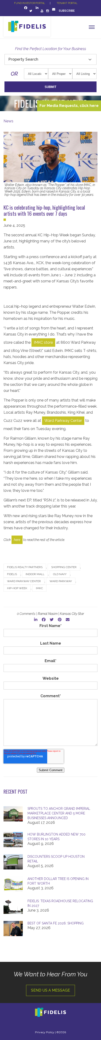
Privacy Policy (44, 1032)
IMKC (39, 588)
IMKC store (43, 342)
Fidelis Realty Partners (25, 567)
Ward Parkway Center (63, 420)
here (17, 540)
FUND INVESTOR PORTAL (29, 3)
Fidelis (12, 574)
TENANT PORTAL (67, 3)
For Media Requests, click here (69, 105)
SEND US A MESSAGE (50, 990)
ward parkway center (24, 581)
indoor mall (35, 574)
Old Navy (59, 574)
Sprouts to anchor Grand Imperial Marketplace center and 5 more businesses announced (58, 813)
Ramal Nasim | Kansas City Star (61, 614)
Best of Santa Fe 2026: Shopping (55, 923)
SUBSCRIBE (67, 10)
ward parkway (61, 581)
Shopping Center (64, 567)
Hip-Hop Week (17, 588)
